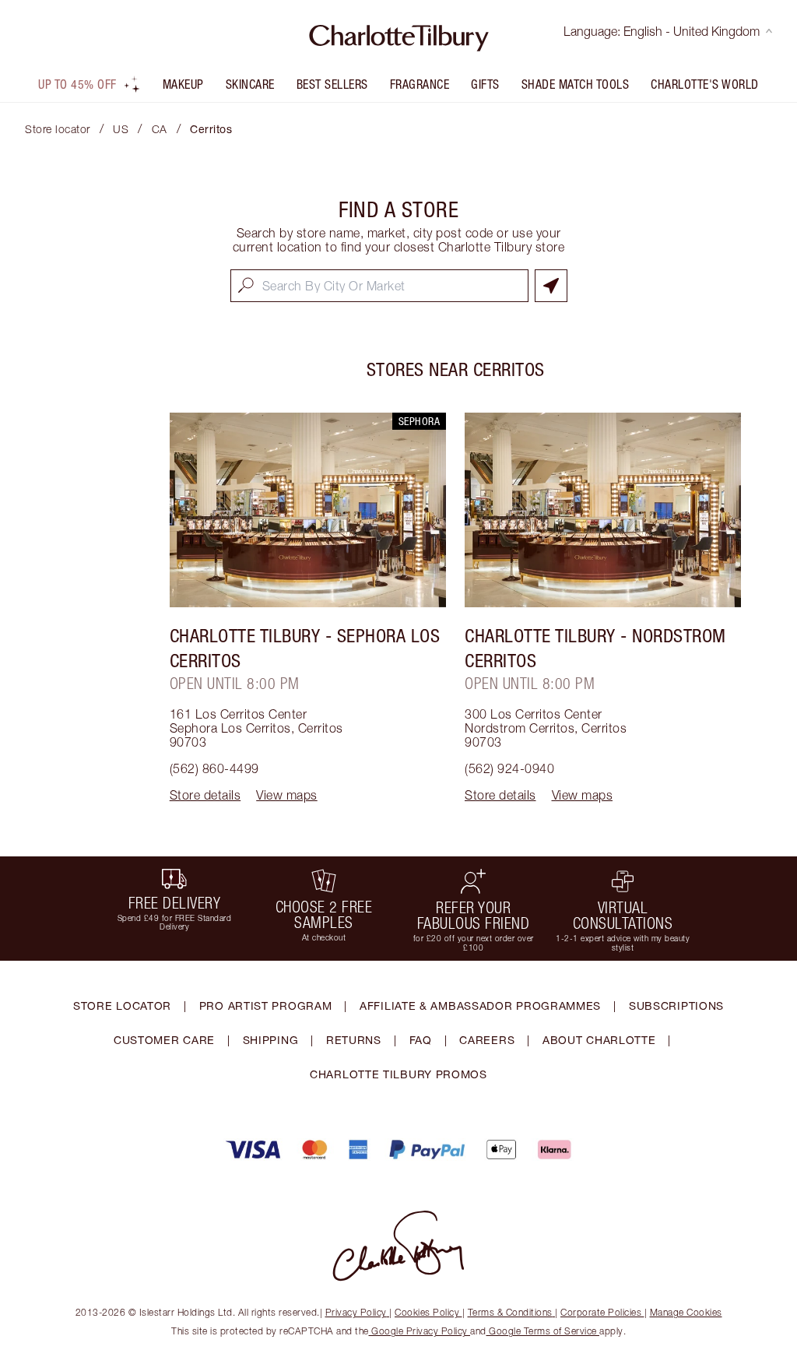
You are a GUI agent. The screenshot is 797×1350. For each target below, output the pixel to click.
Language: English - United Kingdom (662, 31)
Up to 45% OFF (77, 84)
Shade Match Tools (575, 84)
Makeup (183, 84)
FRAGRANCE (420, 84)
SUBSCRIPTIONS (676, 1005)
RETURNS (353, 1039)
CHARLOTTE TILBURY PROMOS (398, 1074)
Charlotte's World (705, 84)
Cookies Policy (427, 1312)
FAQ (420, 1039)
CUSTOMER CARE (164, 1039)
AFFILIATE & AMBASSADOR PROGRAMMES (480, 1005)
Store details (205, 795)
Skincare (250, 84)
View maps (287, 795)
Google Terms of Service (543, 1331)
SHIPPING (271, 1039)
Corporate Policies (600, 1312)
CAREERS (486, 1039)
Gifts (485, 84)
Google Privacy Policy (420, 1331)
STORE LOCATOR (122, 1005)
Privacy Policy (356, 1312)
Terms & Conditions (510, 1312)
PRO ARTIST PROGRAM (265, 1005)
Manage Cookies (686, 1312)
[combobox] (379, 285)
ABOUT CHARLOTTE (599, 1039)
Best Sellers (332, 84)
